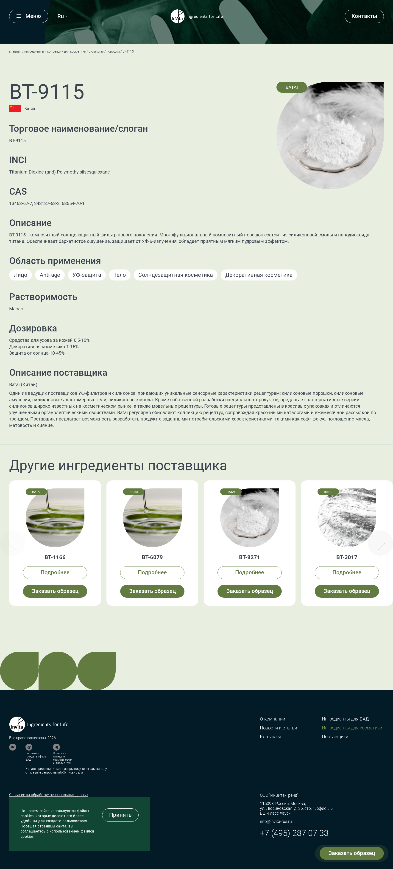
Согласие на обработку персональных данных (48, 795)
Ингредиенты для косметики (352, 728)
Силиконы (96, 51)
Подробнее (55, 572)
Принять (120, 815)
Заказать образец (352, 853)
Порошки (113, 51)
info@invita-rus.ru (70, 772)
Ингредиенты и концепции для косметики (55, 51)
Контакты (364, 16)
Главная (15, 51)
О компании (272, 719)
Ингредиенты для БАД (345, 719)
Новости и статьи (278, 728)
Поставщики (335, 736)
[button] (380, 543)
